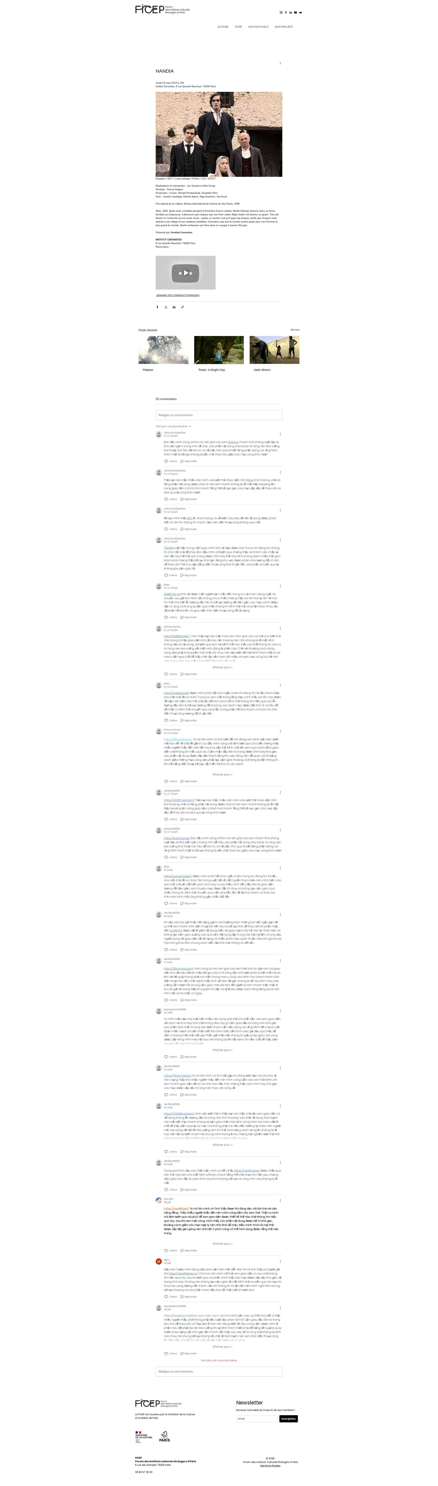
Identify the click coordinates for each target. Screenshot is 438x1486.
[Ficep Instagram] (281, 12)
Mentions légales (270, 1465)
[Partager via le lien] (182, 307)
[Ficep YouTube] (295, 12)
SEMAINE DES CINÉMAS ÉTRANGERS (177, 295)
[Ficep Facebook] (286, 12)
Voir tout (295, 329)
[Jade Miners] (274, 350)
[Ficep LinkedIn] (290, 12)
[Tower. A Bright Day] (219, 350)
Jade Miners (262, 370)
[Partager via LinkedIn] (174, 307)
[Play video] (186, 273)
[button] (238, 25)
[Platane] (163, 350)
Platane (148, 370)
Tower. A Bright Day (211, 370)
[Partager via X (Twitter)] (165, 307)
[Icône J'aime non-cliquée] (166, 461)
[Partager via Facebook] (157, 307)
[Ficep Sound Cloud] (300, 12)
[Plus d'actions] (280, 63)
